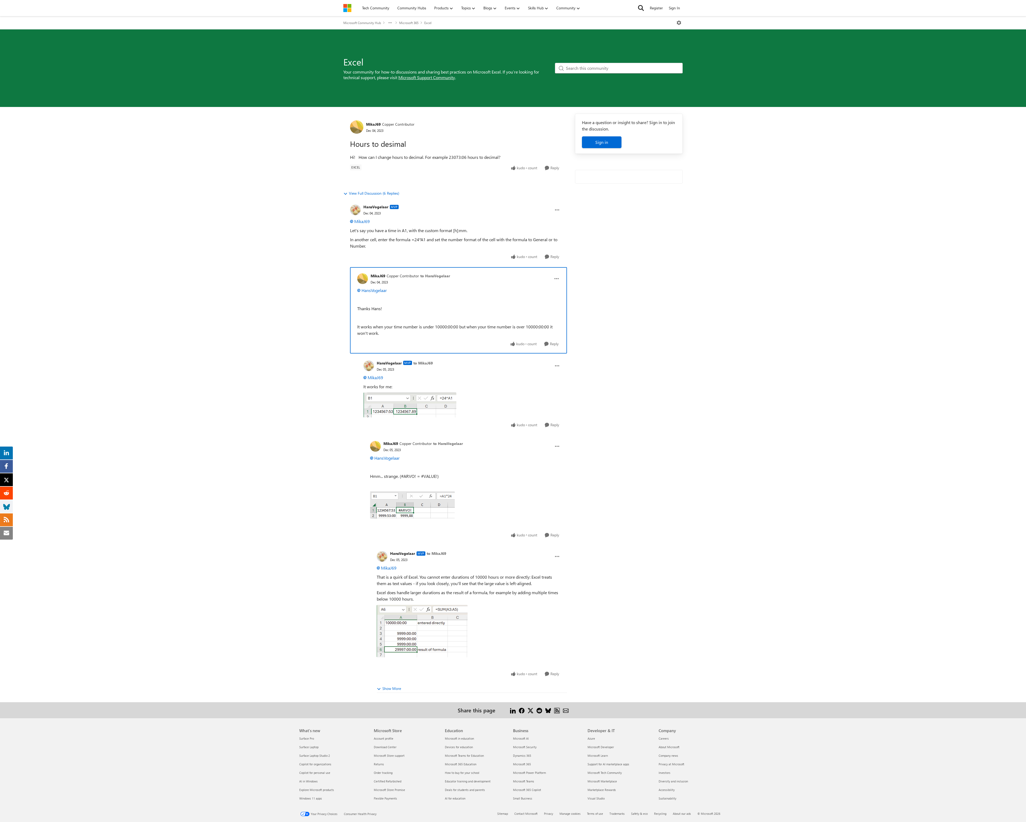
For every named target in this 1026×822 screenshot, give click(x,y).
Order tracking (383, 773)
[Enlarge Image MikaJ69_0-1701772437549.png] (412, 504)
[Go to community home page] (347, 8)
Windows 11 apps (310, 798)
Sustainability (667, 798)
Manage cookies (570, 814)
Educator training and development (468, 781)
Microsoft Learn (598, 756)
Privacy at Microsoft (671, 764)
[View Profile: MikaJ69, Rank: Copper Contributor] (356, 127)
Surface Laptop (308, 747)
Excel (428, 23)
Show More (391, 688)
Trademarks (617, 814)
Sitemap (502, 814)
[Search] (641, 8)
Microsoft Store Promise (389, 790)
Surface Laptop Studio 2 (314, 756)
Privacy (548, 814)
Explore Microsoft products (316, 790)
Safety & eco (639, 814)
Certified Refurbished (387, 781)
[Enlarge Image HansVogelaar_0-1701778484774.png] (422, 631)
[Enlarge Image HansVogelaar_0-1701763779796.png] (409, 405)
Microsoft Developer (601, 747)
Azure (591, 738)
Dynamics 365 (522, 756)
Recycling (660, 814)
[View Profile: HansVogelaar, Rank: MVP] (355, 210)
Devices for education (459, 747)
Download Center (385, 747)
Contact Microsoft (526, 814)
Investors (664, 773)
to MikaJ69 (423, 363)
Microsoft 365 (408, 23)
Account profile (383, 738)
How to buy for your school (462, 773)
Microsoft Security (525, 747)
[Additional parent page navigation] (390, 22)
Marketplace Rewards (602, 790)
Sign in (601, 142)
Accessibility (667, 790)
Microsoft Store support (389, 756)
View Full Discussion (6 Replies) (374, 193)
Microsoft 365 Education (460, 764)
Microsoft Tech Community (605, 773)
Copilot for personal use (314, 773)
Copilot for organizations (315, 764)
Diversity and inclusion (673, 781)
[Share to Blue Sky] (548, 710)
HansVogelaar (375, 206)
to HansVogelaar (435, 275)
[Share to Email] (566, 710)
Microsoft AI (521, 738)
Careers (664, 738)
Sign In (674, 7)
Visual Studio (596, 798)
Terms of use (595, 814)
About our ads (682, 814)
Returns (379, 764)
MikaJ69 (373, 124)
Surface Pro (306, 738)
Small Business (522, 798)
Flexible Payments (385, 798)
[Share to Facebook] (521, 710)
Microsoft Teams (523, 781)
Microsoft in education (459, 738)
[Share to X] (530, 710)
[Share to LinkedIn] (513, 710)
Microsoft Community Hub (362, 23)
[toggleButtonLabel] (679, 22)
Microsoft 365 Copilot (527, 790)
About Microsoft (669, 747)
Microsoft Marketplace (602, 781)
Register (656, 7)
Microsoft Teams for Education (464, 756)
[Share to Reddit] (539, 710)
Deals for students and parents (465, 790)
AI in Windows (308, 781)
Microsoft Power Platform (529, 773)
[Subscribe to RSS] (557, 710)
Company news (668, 756)
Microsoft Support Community (426, 77)
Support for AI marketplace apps (608, 764)
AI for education (455, 798)
